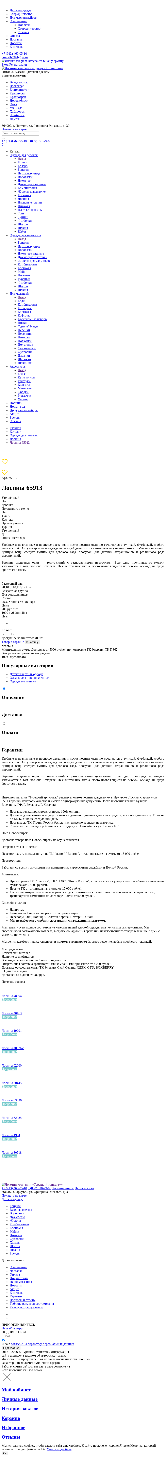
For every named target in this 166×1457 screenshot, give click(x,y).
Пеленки (24, 330)
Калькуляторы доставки (26, 1307)
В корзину (32, 642)
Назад (22, 158)
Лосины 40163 (12, 1013)
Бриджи (23, 169)
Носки (22, 322)
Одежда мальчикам (23, 681)
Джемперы (17, 1217)
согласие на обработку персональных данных (42, 1344)
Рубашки (24, 279)
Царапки (24, 355)
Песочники (25, 333)
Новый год (17, 406)
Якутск (15, 118)
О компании (18, 21)
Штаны (23, 228)
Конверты (25, 308)
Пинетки (24, 337)
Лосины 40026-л (13, 1048)
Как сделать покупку (24, 1318)
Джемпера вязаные (31, 253)
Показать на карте (14, 129)
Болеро (23, 166)
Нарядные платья (30, 202)
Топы (21, 213)
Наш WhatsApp (12, 1328)
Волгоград (17, 86)
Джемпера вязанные (32, 184)
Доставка (16, 39)
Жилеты (15, 1220)
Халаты (23, 399)
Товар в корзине (13, 642)
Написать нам (84, 1188)
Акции (14, 414)
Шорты (23, 224)
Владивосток (19, 82)
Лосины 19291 (12, 1030)
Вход (5, 64)
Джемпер (24, 180)
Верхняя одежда (29, 173)
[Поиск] (3, 138)
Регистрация (18, 64)
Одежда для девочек (24, 155)
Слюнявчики (27, 348)
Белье (22, 373)
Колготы (24, 384)
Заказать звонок (63, 1188)
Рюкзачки (24, 395)
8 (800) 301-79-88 (39, 141)
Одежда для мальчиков (25, 235)
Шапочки (24, 359)
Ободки (23, 392)
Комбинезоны (27, 188)
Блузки (23, 162)
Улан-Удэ (16, 108)
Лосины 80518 (12, 1152)
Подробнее (9, 999)
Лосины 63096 (12, 1100)
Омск (13, 104)
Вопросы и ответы (22, 1300)
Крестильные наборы (32, 319)
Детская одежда (20, 10)
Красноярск (18, 97)
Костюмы (24, 195)
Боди (21, 301)
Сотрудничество (21, 14)
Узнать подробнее (59, 1449)
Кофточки (25, 315)
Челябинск (17, 115)
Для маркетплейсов (23, 17)
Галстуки (24, 381)
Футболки (25, 220)
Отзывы (23, 32)
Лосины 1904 (11, 1135)
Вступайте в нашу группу (46, 61)
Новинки (16, 403)
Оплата (15, 35)
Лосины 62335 (12, 1117)
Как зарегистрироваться (26, 1314)
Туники (23, 217)
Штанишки (25, 363)
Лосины (23, 198)
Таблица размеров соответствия (32, 1303)
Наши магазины (21, 1281)
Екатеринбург (19, 89)
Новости (24, 25)
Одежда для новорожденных (29, 677)
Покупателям (19, 1278)
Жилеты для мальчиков (34, 260)
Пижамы (24, 206)
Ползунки (25, 341)
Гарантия (16, 1296)
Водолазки (25, 177)
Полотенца (25, 344)
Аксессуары (18, 366)
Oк (4, 1453)
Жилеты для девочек (32, 191)
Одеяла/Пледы (28, 326)
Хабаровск (17, 111)
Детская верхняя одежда (26, 674)
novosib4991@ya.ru (15, 57)
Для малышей (19, 293)
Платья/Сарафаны (30, 209)
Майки (22, 271)
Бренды (15, 417)
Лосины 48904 (12, 996)
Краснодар (17, 93)
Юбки (22, 231)
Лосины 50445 (12, 1083)
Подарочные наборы (24, 410)
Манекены (25, 388)
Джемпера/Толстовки (32, 257)
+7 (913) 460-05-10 (14, 53)
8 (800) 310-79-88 (39, 1188)
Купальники (26, 377)
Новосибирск (19, 100)
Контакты (16, 46)
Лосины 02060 (12, 1065)
